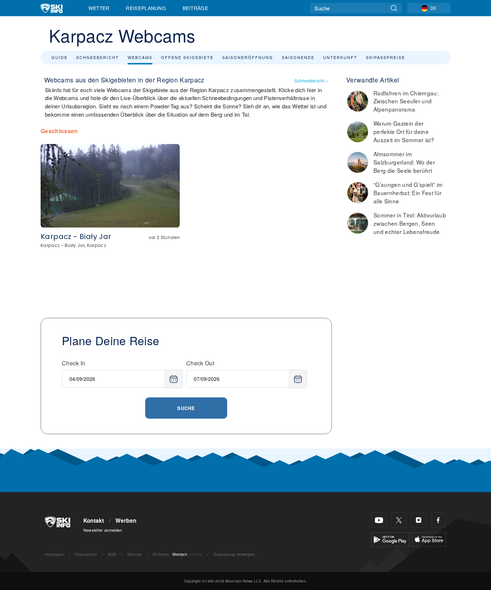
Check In (74, 363)
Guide (59, 57)
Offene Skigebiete (187, 57)
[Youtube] (379, 520)
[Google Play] (390, 538)
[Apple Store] (429, 538)
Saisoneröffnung (247, 57)
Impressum (54, 554)
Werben (125, 520)
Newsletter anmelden (102, 530)
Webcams (140, 57)
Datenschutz (86, 554)
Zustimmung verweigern (234, 554)
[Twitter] (399, 520)
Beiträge (195, 8)
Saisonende (298, 57)
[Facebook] (438, 520)
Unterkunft (340, 57)
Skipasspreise (385, 57)
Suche (186, 408)
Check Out (200, 363)
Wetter (99, 8)
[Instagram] (418, 520)
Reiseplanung (146, 8)
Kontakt (93, 520)
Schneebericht (97, 57)
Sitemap (134, 554)
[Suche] (394, 8)
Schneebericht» (311, 80)
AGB (112, 554)
